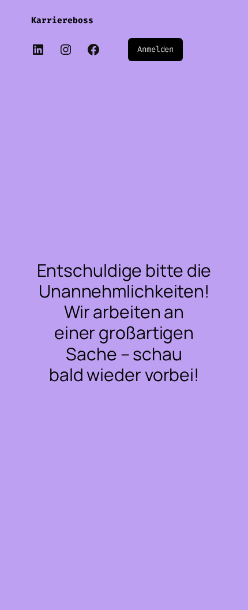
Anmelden (155, 49)
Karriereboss (62, 20)
